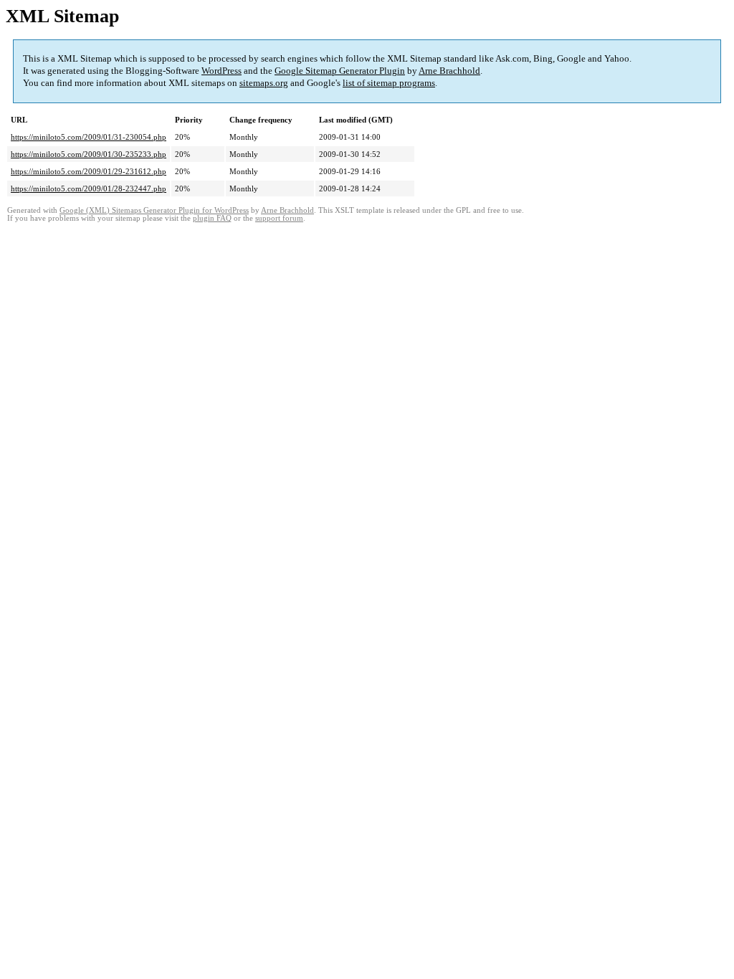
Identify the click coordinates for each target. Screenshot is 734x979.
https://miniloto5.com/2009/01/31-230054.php (88, 137)
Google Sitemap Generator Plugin (340, 70)
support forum (279, 218)
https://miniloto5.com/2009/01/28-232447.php (88, 188)
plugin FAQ (212, 218)
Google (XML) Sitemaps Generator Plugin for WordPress (154, 210)
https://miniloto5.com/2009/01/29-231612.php (88, 171)
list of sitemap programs (389, 82)
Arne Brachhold (449, 70)
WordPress (221, 70)
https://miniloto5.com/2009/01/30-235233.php (88, 154)
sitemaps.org (263, 82)
